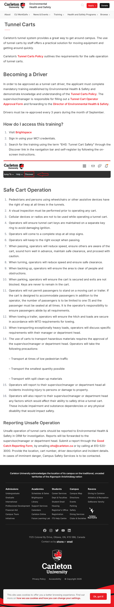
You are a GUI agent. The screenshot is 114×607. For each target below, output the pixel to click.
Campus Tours (12, 514)
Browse (104, 14)
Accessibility (55, 579)
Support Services (40, 506)
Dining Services (77, 514)
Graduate (10, 497)
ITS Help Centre (59, 518)
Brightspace (24, 132)
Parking (73, 506)
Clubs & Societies (78, 518)
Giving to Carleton (96, 493)
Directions (74, 497)
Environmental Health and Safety (40, 5)
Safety (73, 510)
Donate (104, 5)
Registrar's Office (60, 510)
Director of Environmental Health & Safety (81, 104)
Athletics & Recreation (98, 497)
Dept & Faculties (59, 497)
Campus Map (76, 493)
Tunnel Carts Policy (30, 56)
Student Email (58, 501)
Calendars (36, 510)
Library (35, 501)
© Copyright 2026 (73, 579)
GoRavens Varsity (96, 501)
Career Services (59, 493)
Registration (57, 514)
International (11, 501)
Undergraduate (12, 493)
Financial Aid (12, 510)
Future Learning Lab (41, 518)
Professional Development (18, 506)
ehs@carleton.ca (61, 446)
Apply (91, 5)
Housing (56, 506)
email (70, 541)
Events (73, 501)
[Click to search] (82, 5)
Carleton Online (39, 514)
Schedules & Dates (40, 493)
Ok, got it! (98, 596)
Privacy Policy (39, 579)
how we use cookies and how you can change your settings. (49, 598)
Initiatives (10, 518)
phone (60, 541)
